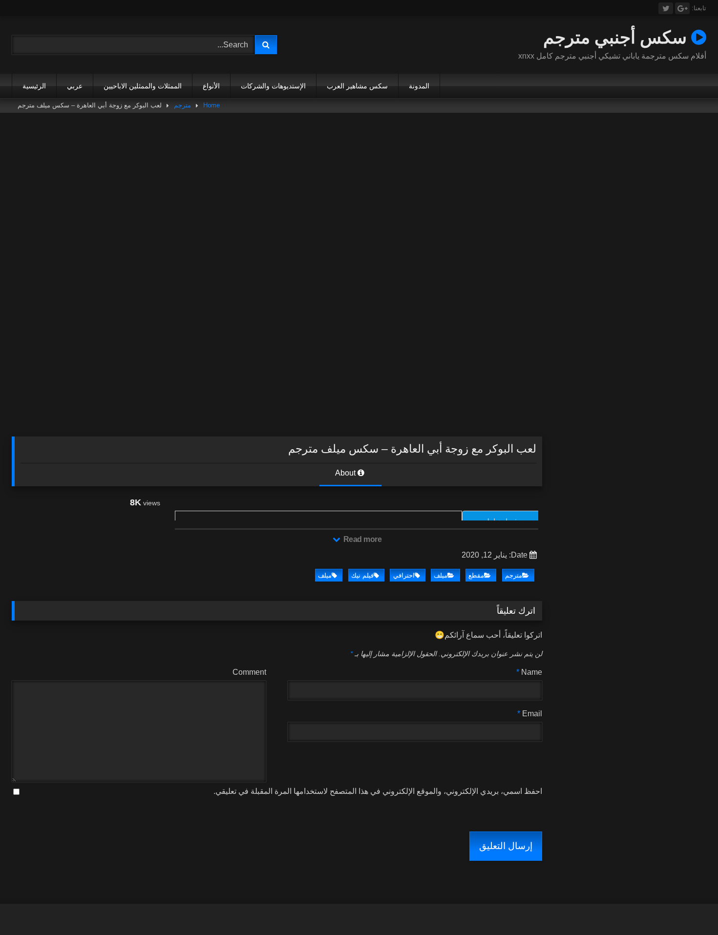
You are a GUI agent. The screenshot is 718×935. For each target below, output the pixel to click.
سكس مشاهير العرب (357, 86)
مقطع (476, 575)
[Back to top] (687, 905)
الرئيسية (34, 86)
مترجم (182, 105)
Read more (361, 539)
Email (529, 713)
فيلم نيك (362, 575)
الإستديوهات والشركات (273, 86)
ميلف (440, 575)
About (346, 473)
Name (529, 672)
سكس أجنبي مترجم (617, 37)
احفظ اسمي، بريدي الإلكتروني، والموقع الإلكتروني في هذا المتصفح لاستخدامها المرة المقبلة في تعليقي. (377, 791)
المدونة (419, 86)
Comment (249, 672)
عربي (75, 86)
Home (211, 105)
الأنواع (211, 86)
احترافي (404, 575)
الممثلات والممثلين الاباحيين (143, 86)
